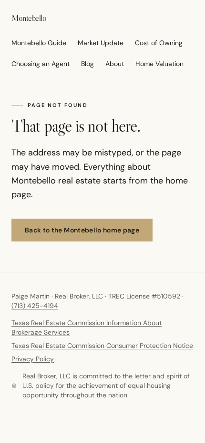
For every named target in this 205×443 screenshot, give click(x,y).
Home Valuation (159, 63)
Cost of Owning (159, 43)
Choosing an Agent (40, 63)
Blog (87, 63)
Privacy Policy (32, 359)
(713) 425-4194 (34, 305)
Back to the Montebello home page (82, 230)
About (114, 63)
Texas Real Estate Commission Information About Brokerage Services (86, 327)
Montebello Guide (38, 43)
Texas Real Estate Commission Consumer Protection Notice (102, 345)
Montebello (29, 18)
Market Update (100, 43)
